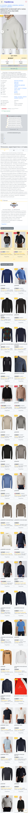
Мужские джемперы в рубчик (14, 118)
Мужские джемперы (18, 80)
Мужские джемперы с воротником (14, 125)
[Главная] (0, 5)
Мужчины (16, 83)
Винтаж (16, 92)
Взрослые (16, 82)
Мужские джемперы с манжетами (14, 121)
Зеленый (16, 86)
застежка (20, 96)
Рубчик (15, 96)
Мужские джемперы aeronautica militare (14, 127)
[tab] (4, 150)
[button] (2, 31)
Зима (15, 89)
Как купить (13, 68)
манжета (24, 96)
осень (18, 89)
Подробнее (3, 224)
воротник (21, 98)
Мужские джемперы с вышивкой (14, 123)
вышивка (16, 98)
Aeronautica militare (19, 85)
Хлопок (15, 88)
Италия (15, 91)
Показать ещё (14, 129)
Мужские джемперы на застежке (14, 119)
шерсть (19, 88)
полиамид (24, 88)
